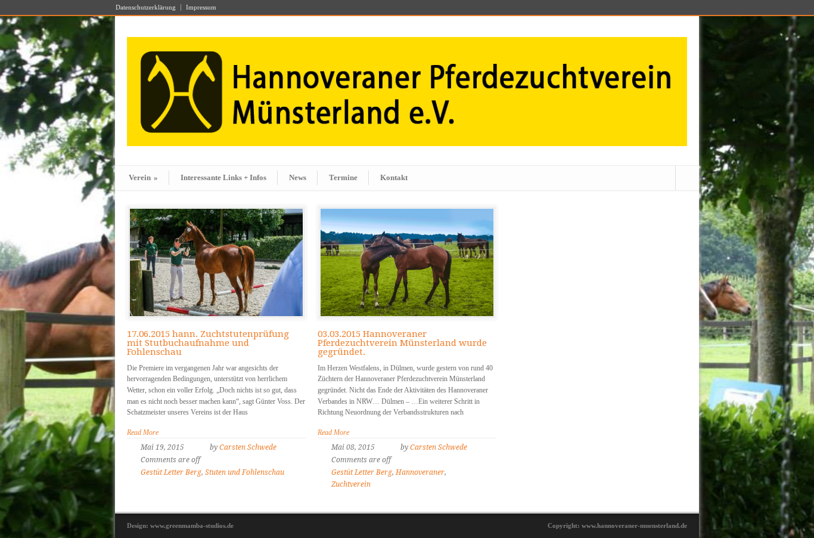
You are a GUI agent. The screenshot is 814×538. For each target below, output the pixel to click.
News (297, 177)
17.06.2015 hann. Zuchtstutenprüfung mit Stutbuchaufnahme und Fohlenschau (208, 343)
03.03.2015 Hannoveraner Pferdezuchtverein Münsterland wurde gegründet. (402, 343)
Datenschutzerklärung (146, 7)
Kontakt (394, 177)
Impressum (201, 7)
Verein (143, 177)
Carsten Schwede (247, 447)
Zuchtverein (351, 484)
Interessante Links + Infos (223, 177)
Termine (343, 177)
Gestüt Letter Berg (171, 472)
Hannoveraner (420, 472)
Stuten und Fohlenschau (244, 472)
